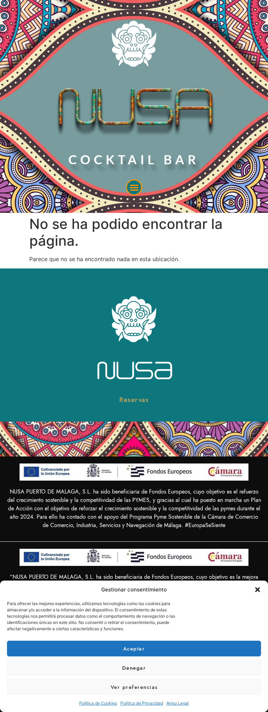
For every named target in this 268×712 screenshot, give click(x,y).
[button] (257, 589)
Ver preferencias (134, 687)
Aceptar (134, 649)
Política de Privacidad (141, 703)
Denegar (134, 668)
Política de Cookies (98, 703)
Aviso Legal (177, 703)
